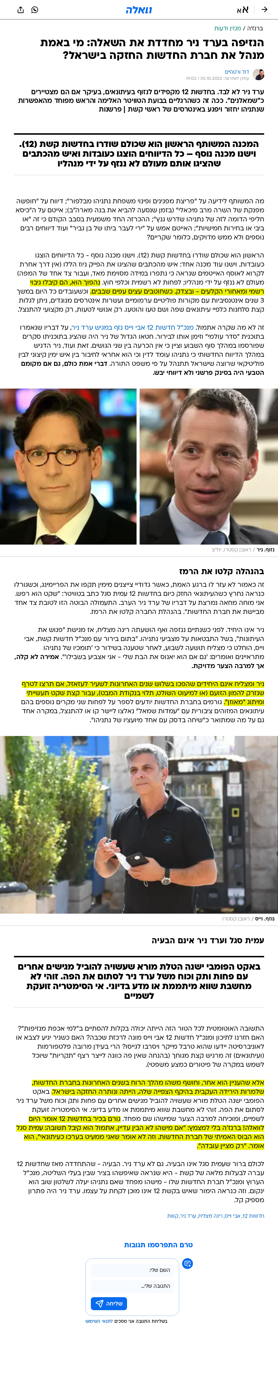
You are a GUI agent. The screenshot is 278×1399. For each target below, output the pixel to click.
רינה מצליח (210, 1216)
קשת (172, 1216)
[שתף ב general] (21, 10)
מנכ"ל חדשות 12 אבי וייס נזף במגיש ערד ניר (133, 328)
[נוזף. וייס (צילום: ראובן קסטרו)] (139, 831)
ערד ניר (188, 1216)
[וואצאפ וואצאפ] (34, 9)
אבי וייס (232, 1216)
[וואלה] (139, 9)
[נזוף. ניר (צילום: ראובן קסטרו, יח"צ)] (139, 473)
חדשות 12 (253, 1216)
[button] (242, 10)
